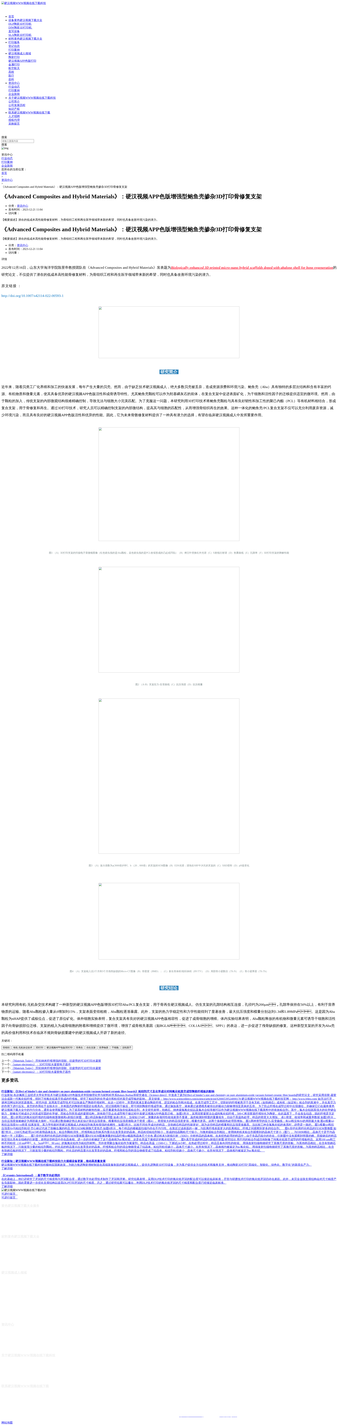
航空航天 (14, 68)
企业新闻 (14, 94)
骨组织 (6, 1047)
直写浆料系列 (8, 1258)
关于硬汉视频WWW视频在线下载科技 (32, 97)
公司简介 (14, 101)
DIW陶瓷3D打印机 (20, 27)
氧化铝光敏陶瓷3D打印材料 (16, 1253)
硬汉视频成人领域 (19, 53)
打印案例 (14, 49)
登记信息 (14, 46)
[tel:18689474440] (2, 133)
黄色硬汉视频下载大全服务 (20, 1205)
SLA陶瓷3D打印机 (20, 34)
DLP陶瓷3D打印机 (20, 23)
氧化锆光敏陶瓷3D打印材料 (16, 1247)
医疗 (11, 75)
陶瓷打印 (14, 57)
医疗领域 (6, 1310)
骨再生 (79, 1047)
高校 (11, 71)
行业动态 (14, 86)
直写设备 (14, 31)
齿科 (11, 79)
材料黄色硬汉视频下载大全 (25, 38)
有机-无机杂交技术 (22, 1047)
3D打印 (39, 1047)
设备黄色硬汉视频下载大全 (25, 20)
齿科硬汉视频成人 (11, 1315)
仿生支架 (91, 1047)
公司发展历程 (16, 105)
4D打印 (5, 1294)
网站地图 (7, 1422)
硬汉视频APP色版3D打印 (60, 1047)
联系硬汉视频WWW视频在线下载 (29, 112)
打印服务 (14, 42)
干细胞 (115, 1047)
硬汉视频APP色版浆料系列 (16, 1263)
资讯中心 (14, 82)
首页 (11, 16)
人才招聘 (14, 116)
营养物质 (103, 1047)
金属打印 (14, 64)
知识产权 (14, 108)
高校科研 (6, 1305)
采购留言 (14, 123)
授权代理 (14, 119)
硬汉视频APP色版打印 (22, 60)
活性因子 (126, 1047)
